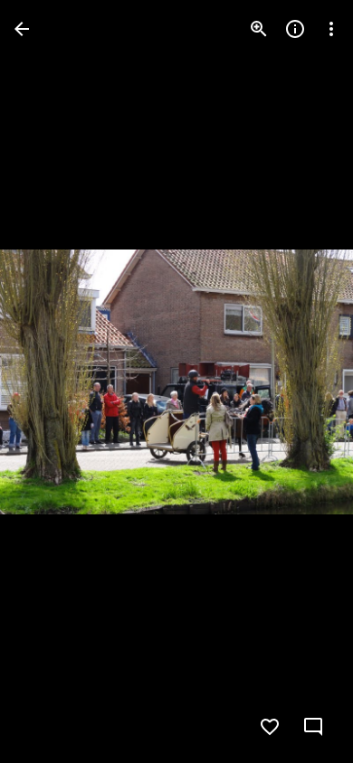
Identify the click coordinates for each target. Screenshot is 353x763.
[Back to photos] (21, 29)
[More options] (331, 29)
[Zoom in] (259, 29)
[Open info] (295, 29)
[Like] (270, 727)
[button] (50, 381)
